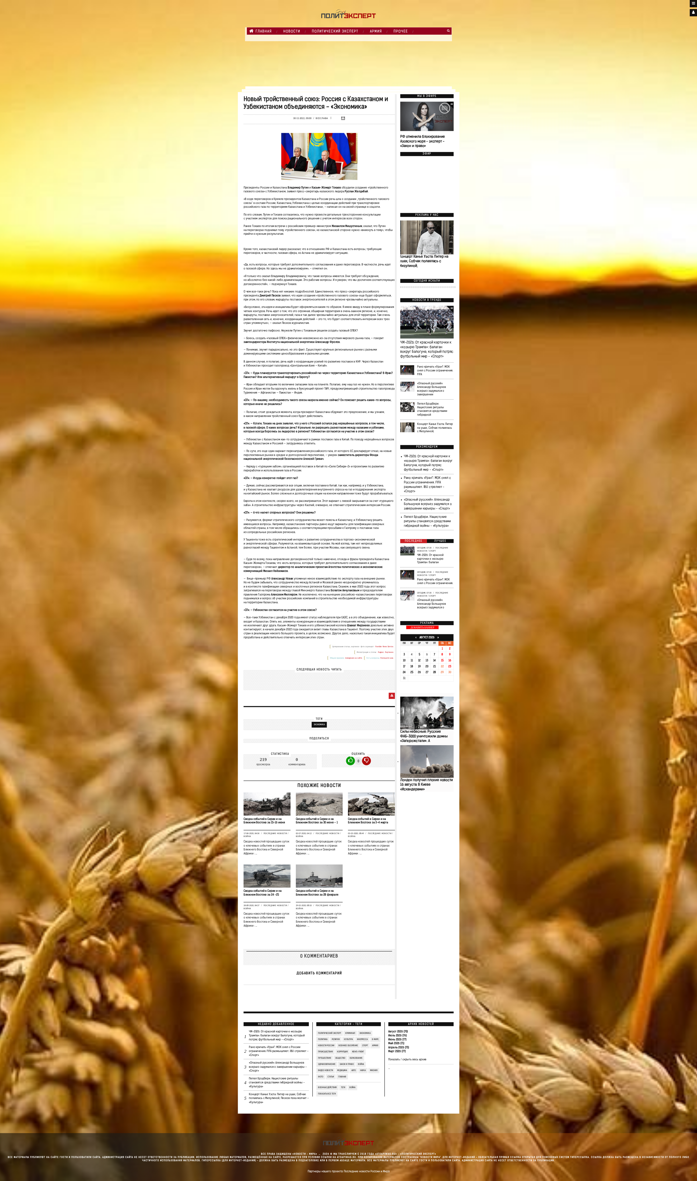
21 (434, 666)
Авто (353, 1071)
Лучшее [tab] (440, 541)
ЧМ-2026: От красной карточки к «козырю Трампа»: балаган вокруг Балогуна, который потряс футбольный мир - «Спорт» (277, 1035)
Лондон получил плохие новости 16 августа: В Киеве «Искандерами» (426, 784)
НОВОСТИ (291, 31)
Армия (376, 31)
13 (427, 660)
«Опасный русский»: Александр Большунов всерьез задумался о (431, 604)
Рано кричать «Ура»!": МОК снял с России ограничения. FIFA (435, 371)
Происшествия (325, 1052)
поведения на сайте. (353, 658)
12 (419, 660)
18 (411, 666)
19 (419, 666)
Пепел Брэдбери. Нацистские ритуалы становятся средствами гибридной (432, 409)
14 (434, 660)
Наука (363, 1071)
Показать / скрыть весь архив (407, 1059)
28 (434, 672)
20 (426, 666)
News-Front (358, 1052)
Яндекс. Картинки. (386, 652)
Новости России (326, 1046)
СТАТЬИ (330, 1077)
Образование (355, 1058)
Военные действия (327, 1088)
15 (442, 660)
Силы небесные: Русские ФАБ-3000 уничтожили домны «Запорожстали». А (424, 736)
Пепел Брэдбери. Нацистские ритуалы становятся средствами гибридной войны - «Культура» (427, 521)
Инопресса (362, 1039)
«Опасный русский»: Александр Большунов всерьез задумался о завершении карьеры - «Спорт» (428, 504)
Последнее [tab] (413, 541)
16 (449, 660)
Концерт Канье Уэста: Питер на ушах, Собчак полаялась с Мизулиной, (423, 261)
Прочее (401, 31)
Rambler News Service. (384, 646)
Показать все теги (327, 1094)
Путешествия (324, 1058)
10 (404, 660)
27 (426, 672)
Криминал (350, 1033)
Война (247, 836)
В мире (375, 1039)
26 (419, 672)
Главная (264, 31)
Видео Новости (325, 1071)
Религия (336, 1039)
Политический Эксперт (335, 31)
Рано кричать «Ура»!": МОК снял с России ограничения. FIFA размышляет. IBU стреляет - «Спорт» (278, 1051)
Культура (348, 1039)
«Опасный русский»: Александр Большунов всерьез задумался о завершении (431, 389)
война (352, 1088)
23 (449, 666)
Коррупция (342, 1052)
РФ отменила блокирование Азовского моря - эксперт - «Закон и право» (422, 141)
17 (404, 666)
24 (404, 672)
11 (412, 660)
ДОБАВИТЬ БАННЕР (422, 627)
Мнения (373, 1071)
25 (411, 672)
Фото (320, 1077)
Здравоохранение (326, 1064)
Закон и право (346, 1064)
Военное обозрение (348, 1046)
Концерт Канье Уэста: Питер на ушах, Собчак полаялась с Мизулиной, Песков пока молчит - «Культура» (279, 1098)
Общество (340, 1058)
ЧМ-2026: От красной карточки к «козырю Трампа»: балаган (430, 559)
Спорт (432, 551)
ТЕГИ (343, 1088)
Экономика (319, 725)
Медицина (342, 1071)
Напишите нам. (387, 658)
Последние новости (275, 833)
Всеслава (321, 118)
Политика (322, 1039)
